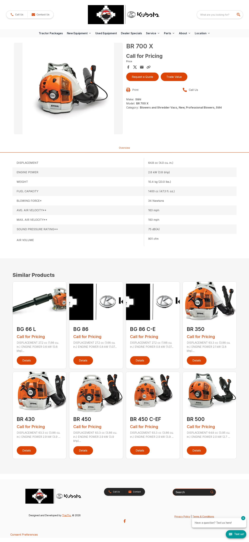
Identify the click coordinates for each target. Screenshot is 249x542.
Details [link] (26, 360)
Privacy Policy (182, 516)
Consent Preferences (24, 534)
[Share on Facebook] (128, 67)
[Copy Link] (149, 67)
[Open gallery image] (68, 88)
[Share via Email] (142, 67)
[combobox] (220, 15)
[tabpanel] (68, 89)
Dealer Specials (131, 33)
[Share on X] (135, 67)
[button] (16, 15)
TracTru (66, 515)
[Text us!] (236, 534)
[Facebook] (124, 521)
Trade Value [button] (174, 76)
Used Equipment (106, 33)
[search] (239, 14)
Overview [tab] (124, 147)
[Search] (212, 492)
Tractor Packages (51, 33)
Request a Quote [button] (142, 76)
